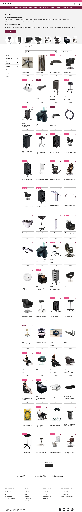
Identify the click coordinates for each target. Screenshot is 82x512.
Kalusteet (30, 7)
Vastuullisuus (45, 498)
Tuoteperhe (8, 73)
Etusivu (6, 12)
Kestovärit (7, 493)
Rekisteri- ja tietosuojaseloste (67, 496)
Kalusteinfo (27, 494)
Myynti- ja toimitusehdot (66, 494)
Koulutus (27, 500)
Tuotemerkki (8, 66)
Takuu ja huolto (28, 498)
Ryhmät (7, 76)
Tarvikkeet (25, 7)
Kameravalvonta (64, 491)
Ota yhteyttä (45, 493)
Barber (35, 7)
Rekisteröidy (45, 491)
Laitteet (40, 7)
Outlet (71, 7)
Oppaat (26, 493)
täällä (18, 24)
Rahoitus (27, 496)
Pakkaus (7, 69)
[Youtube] (64, 509)
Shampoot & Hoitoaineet (10, 498)
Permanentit (7, 494)
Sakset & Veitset (46, 7)
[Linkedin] (68, 509)
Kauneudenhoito (18, 7)
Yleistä (7, 55)
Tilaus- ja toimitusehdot (66, 493)
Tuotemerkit (27, 491)
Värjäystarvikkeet (8, 491)
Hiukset (11, 7)
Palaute (44, 500)
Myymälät (45, 494)
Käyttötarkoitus (9, 58)
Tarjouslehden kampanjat (9, 62)
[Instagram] (72, 509)
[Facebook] (60, 509)
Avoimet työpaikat (47, 496)
